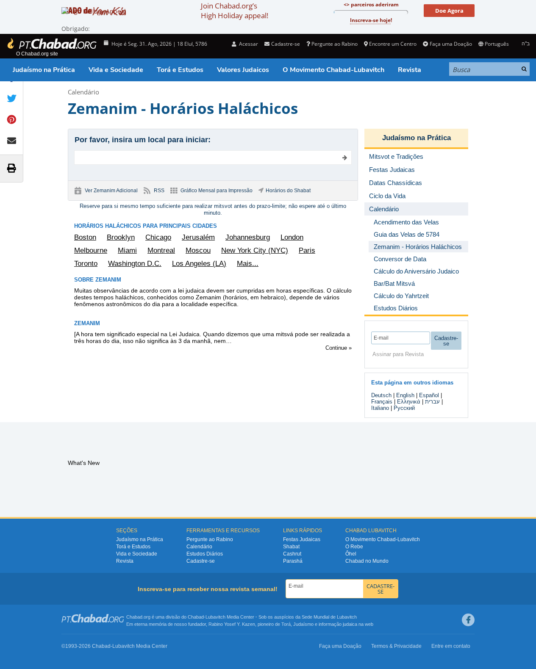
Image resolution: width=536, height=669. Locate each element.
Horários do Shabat (288, 191)
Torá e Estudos (180, 70)
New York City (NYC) (254, 250)
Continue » (338, 348)
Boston (85, 237)
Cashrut (292, 554)
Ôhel (350, 554)
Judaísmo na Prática (44, 70)
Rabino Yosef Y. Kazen (231, 624)
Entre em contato (450, 646)
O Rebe (354, 547)
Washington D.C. (134, 264)
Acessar (248, 43)
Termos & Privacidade (396, 646)
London (291, 237)
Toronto (85, 264)
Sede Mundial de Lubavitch (329, 616)
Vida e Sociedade (116, 70)
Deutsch (381, 395)
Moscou (198, 250)
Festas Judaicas (301, 539)
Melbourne (90, 250)
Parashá (293, 561)
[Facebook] (468, 620)
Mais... (247, 264)
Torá (286, 624)
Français (381, 401)
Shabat (291, 547)
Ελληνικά (408, 401)
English (405, 395)
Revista (409, 70)
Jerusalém (198, 237)
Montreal (161, 250)
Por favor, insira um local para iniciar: (143, 139)
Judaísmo (303, 624)
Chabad (196, 616)
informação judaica (338, 624)
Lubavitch (215, 616)
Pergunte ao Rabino (334, 43)
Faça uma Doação (451, 43)
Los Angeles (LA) (199, 264)
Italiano (380, 408)
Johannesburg (247, 237)
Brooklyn (121, 237)
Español (429, 395)
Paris (307, 250)
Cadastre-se (200, 561)
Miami (127, 250)
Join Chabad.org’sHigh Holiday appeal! (234, 10)
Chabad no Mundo (367, 561)
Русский (404, 408)
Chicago (158, 237)
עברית (432, 401)
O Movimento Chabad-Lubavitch (333, 70)
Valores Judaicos (243, 70)
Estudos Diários (204, 554)
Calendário (83, 92)
